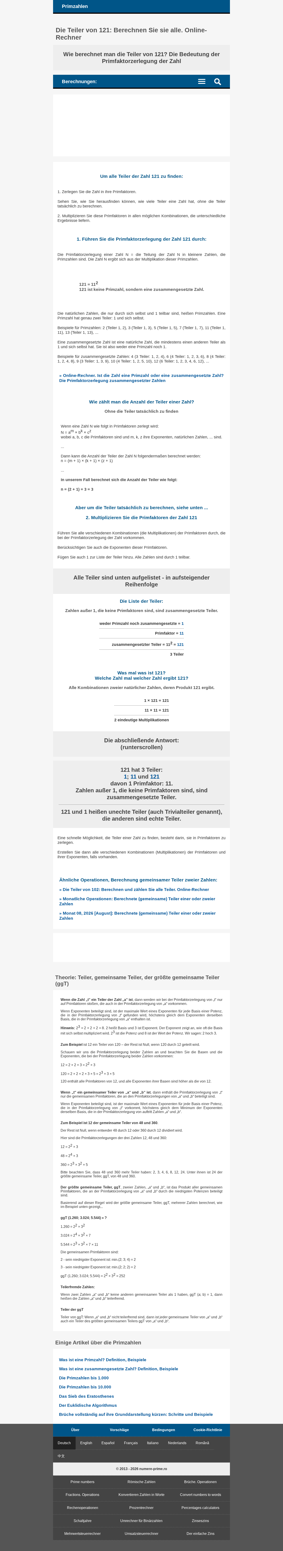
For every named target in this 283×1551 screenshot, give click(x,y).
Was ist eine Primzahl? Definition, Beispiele (102, 1359)
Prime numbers (82, 1482)
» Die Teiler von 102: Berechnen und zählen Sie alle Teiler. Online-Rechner (134, 889)
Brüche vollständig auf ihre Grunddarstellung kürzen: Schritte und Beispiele (136, 1414)
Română (202, 1443)
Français (131, 1443)
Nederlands (177, 1443)
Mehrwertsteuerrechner (82, 1534)
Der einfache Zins (200, 1534)
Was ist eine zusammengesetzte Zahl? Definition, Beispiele (118, 1369)
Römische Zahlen (141, 1482)
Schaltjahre (83, 1521)
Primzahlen (75, 6)
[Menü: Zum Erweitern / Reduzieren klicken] (204, 81)
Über (75, 1430)
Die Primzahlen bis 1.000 (84, 1378)
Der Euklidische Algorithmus (88, 1405)
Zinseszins (200, 1521)
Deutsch (64, 1443)
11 (182, 633)
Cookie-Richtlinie (207, 1430)
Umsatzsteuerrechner (141, 1534)
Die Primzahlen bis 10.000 (85, 1387)
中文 (61, 1456)
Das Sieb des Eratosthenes (86, 1396)
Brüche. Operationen (200, 1482)
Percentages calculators (200, 1508)
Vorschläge (119, 1430)
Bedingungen (163, 1430)
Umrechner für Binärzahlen (141, 1521)
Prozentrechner (141, 1508)
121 (180, 644)
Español (108, 1443)
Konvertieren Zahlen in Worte (141, 1495)
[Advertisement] (141, 125)
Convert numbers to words (200, 1495)
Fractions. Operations (82, 1495)
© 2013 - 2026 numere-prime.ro (141, 1469)
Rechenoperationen (82, 1508)
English (86, 1443)
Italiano (153, 1443)
